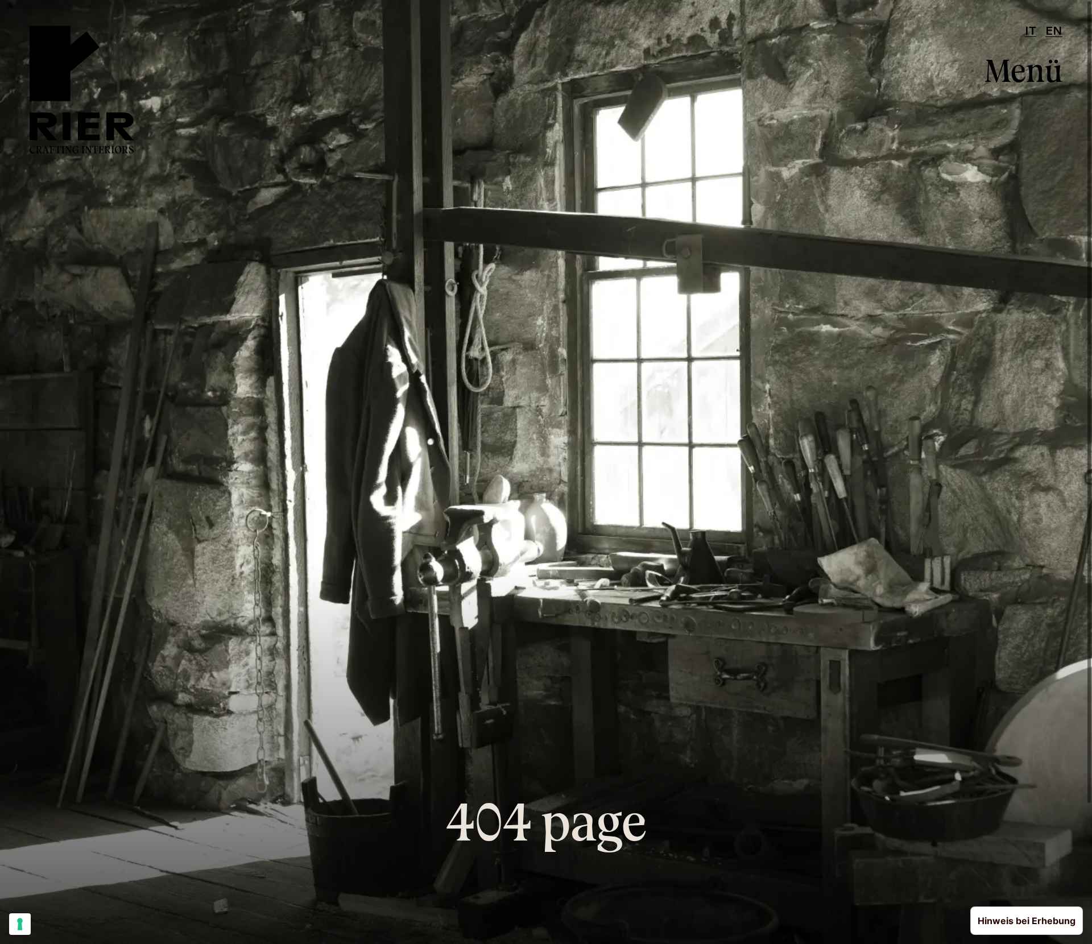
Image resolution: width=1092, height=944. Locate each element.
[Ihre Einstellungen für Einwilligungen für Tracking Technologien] (20, 924)
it (1030, 32)
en (1053, 32)
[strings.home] (82, 90)
